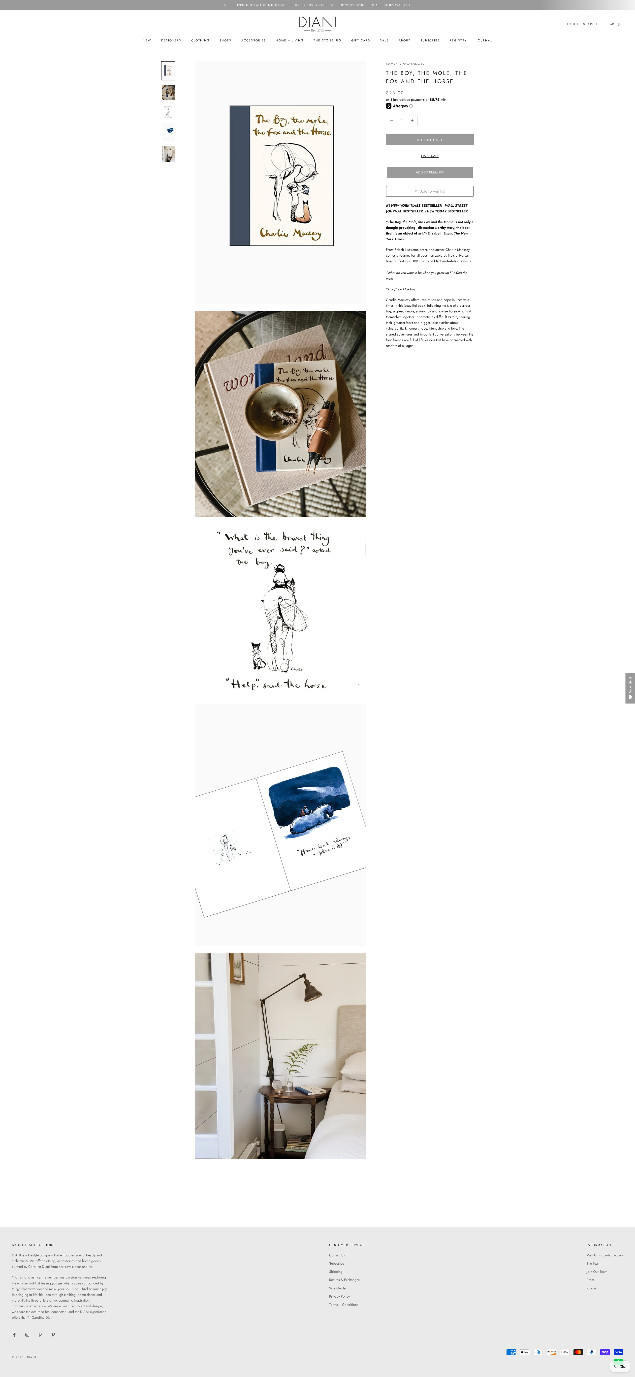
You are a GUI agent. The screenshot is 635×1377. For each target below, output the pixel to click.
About (405, 40)
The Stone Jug (327, 40)
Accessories (253, 40)
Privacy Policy (339, 1296)
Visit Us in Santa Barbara (605, 1255)
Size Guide (337, 1288)
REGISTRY (458, 40)
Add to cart (430, 139)
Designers (171, 40)
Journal (484, 40)
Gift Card (360, 40)
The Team (594, 1263)
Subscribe (336, 1263)
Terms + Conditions (343, 1304)
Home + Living (290, 40)
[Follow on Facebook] (14, 1334)
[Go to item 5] (168, 154)
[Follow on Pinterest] (40, 1334)
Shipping (336, 1271)
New (147, 40)
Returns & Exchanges (344, 1279)
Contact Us (337, 1255)
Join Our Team (597, 1271)
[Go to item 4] (168, 132)
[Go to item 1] (168, 70)
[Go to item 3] (168, 112)
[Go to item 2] (168, 92)
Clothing (200, 40)
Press (591, 1279)
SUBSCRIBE (430, 40)
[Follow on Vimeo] (53, 1334)
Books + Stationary (405, 64)
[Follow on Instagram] (27, 1334)
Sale (384, 40)
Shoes (226, 40)
